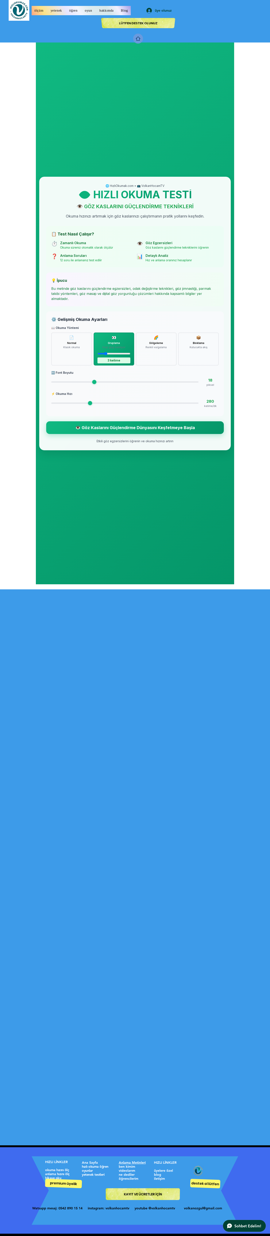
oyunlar (87, 1171)
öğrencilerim (128, 1179)
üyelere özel (163, 1171)
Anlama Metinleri (132, 1163)
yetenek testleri (93, 1175)
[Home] (138, 39)
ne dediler (127, 1175)
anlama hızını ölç (57, 1174)
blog (157, 1175)
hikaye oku (53, 1178)
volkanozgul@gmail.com (203, 1208)
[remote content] (135, 313)
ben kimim (127, 1167)
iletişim (159, 1179)
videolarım (127, 1171)
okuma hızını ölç (57, 1170)
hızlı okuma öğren (95, 1167)
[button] (39, 10)
